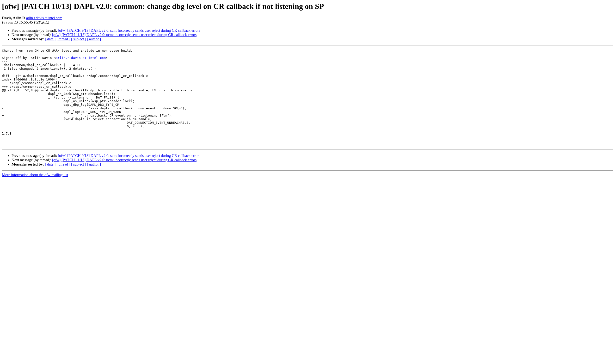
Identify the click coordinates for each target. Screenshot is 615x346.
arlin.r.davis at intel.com (44, 18)
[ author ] (94, 39)
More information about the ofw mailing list (35, 175)
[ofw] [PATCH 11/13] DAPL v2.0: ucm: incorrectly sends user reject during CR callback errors (124, 35)
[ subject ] (78, 39)
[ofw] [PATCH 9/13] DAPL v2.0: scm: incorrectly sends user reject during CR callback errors (129, 30)
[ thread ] (63, 39)
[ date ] (50, 39)
